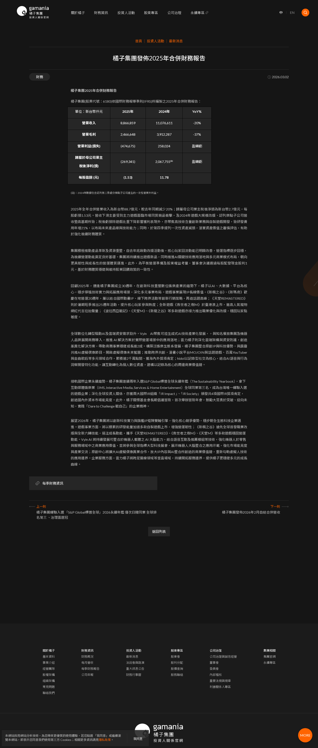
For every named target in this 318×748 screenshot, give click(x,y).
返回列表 (159, 531)
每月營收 (87, 662)
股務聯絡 (177, 674)
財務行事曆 (133, 674)
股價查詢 (177, 668)
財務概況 (87, 656)
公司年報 (87, 674)
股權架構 (49, 674)
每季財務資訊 (52, 483)
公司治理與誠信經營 (223, 656)
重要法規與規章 (220, 681)
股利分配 (177, 662)
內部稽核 (216, 674)
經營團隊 (49, 668)
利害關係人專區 (220, 687)
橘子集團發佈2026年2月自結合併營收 (251, 512)
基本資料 (49, 656)
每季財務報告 (90, 668)
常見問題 (49, 687)
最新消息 (132, 656)
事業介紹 (49, 662)
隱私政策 (105, 740)
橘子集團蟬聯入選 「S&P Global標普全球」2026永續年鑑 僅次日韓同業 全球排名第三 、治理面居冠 (96, 514)
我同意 (138, 738)
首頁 (138, 41)
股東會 (175, 656)
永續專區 (197, 13)
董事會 (214, 662)
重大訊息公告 (135, 668)
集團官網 (269, 656)
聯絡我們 (49, 693)
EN (292, 12)
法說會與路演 (135, 662)
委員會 (214, 668)
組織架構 (49, 681)
